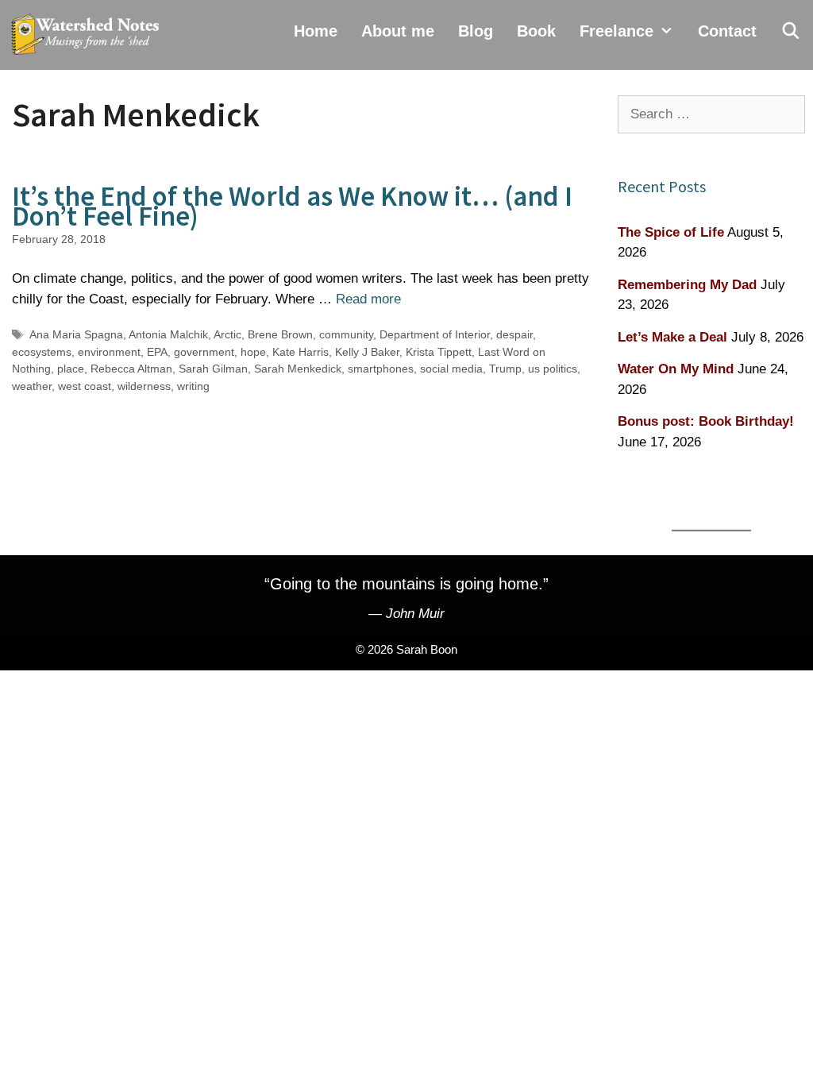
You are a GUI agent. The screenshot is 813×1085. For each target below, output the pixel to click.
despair (514, 334)
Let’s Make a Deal (672, 337)
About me (397, 31)
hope (253, 352)
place (70, 368)
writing (193, 386)
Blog (475, 31)
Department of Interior (435, 334)
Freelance (616, 31)
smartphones (381, 368)
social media (451, 368)
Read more (368, 299)
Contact (727, 31)
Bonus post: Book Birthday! (706, 421)
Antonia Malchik (168, 334)
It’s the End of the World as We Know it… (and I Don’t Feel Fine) (292, 206)
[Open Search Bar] (791, 31)
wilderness (144, 386)
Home (315, 31)
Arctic (227, 334)
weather (32, 386)
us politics (552, 368)
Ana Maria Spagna (76, 334)
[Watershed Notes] (89, 35)
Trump (505, 368)
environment (109, 352)
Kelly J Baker (367, 352)
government (204, 352)
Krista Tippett (439, 352)
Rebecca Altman (131, 368)
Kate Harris (300, 352)
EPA (157, 352)
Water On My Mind (676, 368)
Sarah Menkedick (297, 368)
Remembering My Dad (687, 284)
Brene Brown (280, 334)
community (346, 334)
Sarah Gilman (213, 368)
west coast (84, 386)
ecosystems (41, 352)
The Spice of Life (671, 232)
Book (536, 31)
